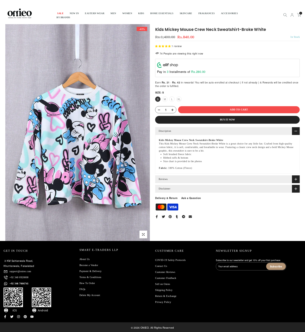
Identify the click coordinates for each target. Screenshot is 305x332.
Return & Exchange (166, 296)
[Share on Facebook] (156, 217)
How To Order (87, 283)
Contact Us (161, 266)
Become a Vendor (88, 265)
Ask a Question (191, 198)
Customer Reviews (165, 272)
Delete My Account (89, 295)
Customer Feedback (165, 278)
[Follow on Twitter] (11, 317)
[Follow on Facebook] (5, 317)
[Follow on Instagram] (18, 317)
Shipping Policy (164, 290)
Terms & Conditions (90, 277)
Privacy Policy (163, 302)
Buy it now (227, 119)
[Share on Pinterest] (170, 217)
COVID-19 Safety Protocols (170, 260)
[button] (163, 46)
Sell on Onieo (162, 284)
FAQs (82, 289)
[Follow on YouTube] (32, 317)
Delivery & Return (166, 198)
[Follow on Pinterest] (25, 317)
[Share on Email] (190, 217)
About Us (84, 259)
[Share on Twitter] (163, 217)
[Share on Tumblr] (176, 217)
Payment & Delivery (90, 271)
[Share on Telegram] (183, 217)
